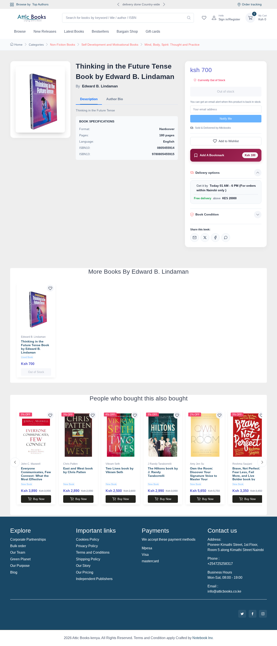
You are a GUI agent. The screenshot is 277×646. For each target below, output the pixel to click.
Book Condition (207, 214)
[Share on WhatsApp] (225, 237)
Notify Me (226, 118)
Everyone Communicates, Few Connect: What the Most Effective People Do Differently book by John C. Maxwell (36, 479)
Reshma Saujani (242, 463)
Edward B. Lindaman (33, 336)
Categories (36, 44)
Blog (13, 572)
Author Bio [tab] (114, 99)
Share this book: (200, 229)
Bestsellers (100, 31)
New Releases (45, 31)
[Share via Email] (194, 237)
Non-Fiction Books (62, 44)
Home (18, 44)
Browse (20, 31)
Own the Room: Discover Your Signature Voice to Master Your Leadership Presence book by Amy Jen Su (203, 479)
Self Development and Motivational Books (109, 44)
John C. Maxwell (30, 463)
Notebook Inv (202, 638)
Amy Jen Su (197, 463)
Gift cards (153, 31)
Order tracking (252, 4)
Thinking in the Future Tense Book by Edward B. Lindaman (35, 347)
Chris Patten (70, 463)
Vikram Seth (113, 463)
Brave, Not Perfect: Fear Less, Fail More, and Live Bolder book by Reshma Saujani (246, 476)
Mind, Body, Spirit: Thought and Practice (172, 44)
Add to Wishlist (229, 141)
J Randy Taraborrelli (160, 463)
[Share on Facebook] (215, 237)
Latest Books (74, 31)
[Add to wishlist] (50, 288)
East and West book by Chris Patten (78, 470)
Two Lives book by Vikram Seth (120, 470)
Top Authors (40, 4)
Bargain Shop (127, 31)
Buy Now (38, 499)
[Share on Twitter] (205, 237)
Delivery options (207, 172)
